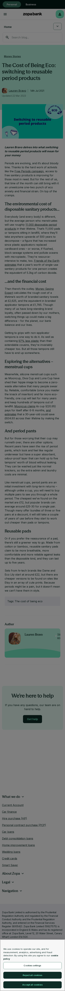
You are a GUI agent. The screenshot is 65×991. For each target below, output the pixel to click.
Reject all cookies (32, 975)
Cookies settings (32, 965)
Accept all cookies (32, 984)
